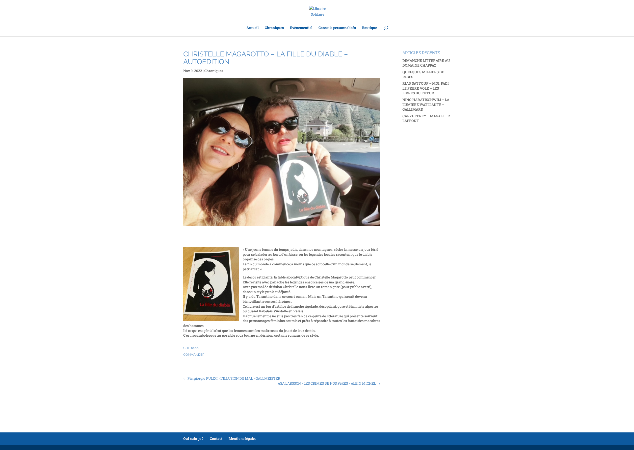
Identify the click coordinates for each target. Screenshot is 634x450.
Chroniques (274, 28)
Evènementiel (301, 28)
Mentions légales (242, 438)
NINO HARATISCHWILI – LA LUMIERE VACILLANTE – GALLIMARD (425, 104)
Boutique (369, 28)
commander (193, 354)
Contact (216, 438)
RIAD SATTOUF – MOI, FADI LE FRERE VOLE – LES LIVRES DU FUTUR (425, 88)
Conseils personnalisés (337, 28)
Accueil (252, 28)
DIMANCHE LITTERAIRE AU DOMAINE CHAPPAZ (426, 63)
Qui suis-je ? (193, 438)
